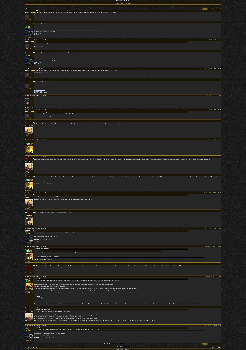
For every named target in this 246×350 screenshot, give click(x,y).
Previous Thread (74, 6)
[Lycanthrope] (29, 290)
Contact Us (206, 347)
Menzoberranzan (31, 107)
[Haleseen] (29, 224)
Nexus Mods (36, 34)
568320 (219, 228)
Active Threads (128, 3)
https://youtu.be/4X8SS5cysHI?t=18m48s (42, 54)
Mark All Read (34, 347)
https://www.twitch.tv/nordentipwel (40, 92)
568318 (219, 192)
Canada (29, 136)
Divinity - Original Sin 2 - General (54, 1)
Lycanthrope (207, 307)
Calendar (121, 3)
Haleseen (207, 228)
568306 (219, 68)
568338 (219, 307)
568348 (219, 325)
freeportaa (207, 22)
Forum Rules (27, 347)
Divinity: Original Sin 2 (41, 1)
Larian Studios (28, 1)
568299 (219, 10)
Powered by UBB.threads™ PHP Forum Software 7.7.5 (123, 349)
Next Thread (171, 6)
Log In (219, 1)
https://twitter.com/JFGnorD (39, 90)
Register (214, 1)
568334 (219, 276)
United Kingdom (30, 292)
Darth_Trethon (206, 156)
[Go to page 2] (220, 9)
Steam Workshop (37, 33)
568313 (219, 156)
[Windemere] (29, 64)
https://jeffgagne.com (38, 91)
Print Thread (27, 8)
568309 (219, 109)
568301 (219, 39)
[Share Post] (216, 22)
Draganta (207, 109)
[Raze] (29, 134)
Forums (34, 1)
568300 (219, 22)
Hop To (105, 343)
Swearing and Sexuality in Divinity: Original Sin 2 (36, 10)
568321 (219, 246)
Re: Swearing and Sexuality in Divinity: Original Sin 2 (37, 22)
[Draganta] (27, 104)
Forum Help (212, 347)
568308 (219, 95)
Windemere (207, 39)
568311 (219, 139)
